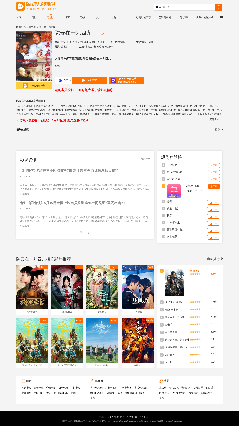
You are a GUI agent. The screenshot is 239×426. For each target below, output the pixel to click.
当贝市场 (183, 17)
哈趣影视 (21, 27)
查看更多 (145, 159)
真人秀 (163, 387)
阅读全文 (25, 194)
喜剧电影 (26, 387)
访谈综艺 (186, 387)
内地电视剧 (131, 393)
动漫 (82, 17)
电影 (34, 17)
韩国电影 (63, 393)
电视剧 (50, 17)
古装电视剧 (140, 387)
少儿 (98, 17)
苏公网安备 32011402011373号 (71, 421)
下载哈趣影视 (38, 85)
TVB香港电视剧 (113, 393)
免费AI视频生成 (204, 17)
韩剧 (141, 393)
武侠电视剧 (96, 393)
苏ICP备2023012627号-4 (97, 421)
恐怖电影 (51, 387)
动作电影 (63, 387)
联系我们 (102, 417)
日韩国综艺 (207, 393)
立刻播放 (92, 80)
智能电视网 (165, 17)
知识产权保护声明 (115, 417)
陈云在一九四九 (73, 33)
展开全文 (214, 119)
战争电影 (39, 387)
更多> (74, 393)
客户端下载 (131, 417)
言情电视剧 (96, 387)
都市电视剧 (111, 387)
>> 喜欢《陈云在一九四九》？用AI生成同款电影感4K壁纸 (52, 120)
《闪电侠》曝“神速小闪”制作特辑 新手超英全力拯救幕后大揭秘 (69, 170)
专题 (113, 17)
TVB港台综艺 (178, 393)
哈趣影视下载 (143, 17)
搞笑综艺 (198, 387)
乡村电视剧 (126, 387)
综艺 (67, 17)
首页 (18, 17)
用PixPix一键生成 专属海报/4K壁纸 (127, 80)
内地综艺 (164, 393)
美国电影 (39, 393)
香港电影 (51, 393)
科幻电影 (75, 387)
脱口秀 (209, 387)
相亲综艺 (174, 387)
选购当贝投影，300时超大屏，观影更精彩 (84, 90)
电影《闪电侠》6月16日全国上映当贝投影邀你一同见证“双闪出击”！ (73, 203)
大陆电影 (26, 393)
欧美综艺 (193, 393)
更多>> (219, 129)
